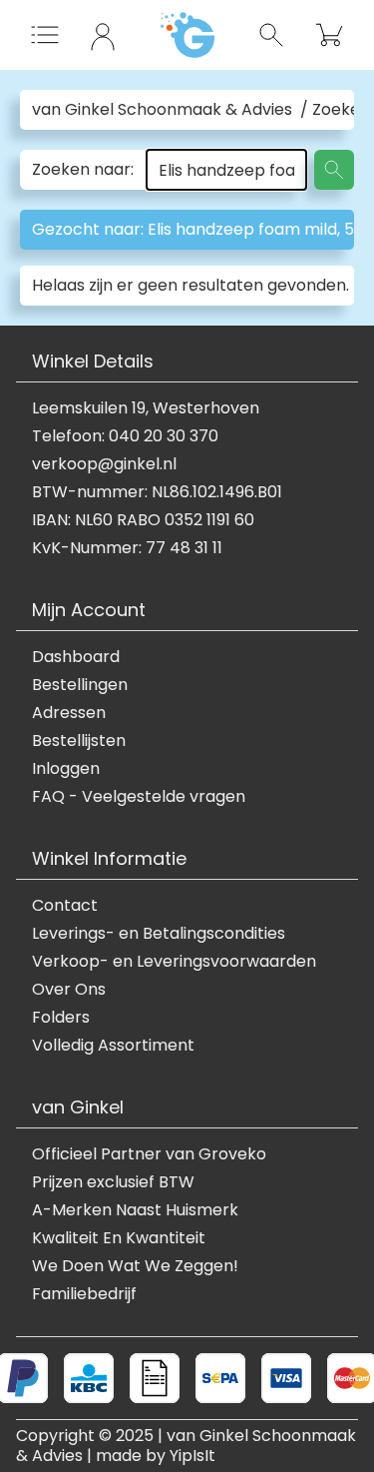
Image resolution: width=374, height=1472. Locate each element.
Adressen (69, 713)
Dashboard (76, 657)
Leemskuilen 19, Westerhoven (145, 408)
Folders (61, 1018)
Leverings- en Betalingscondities (158, 934)
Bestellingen (80, 685)
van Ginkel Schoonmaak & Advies (162, 110)
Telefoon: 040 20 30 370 (125, 436)
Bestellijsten (79, 741)
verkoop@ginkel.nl (104, 464)
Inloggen (66, 769)
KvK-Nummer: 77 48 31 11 (127, 548)
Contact (65, 906)
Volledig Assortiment (113, 1046)
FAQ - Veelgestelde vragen (138, 797)
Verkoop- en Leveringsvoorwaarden (174, 962)
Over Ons (69, 990)
